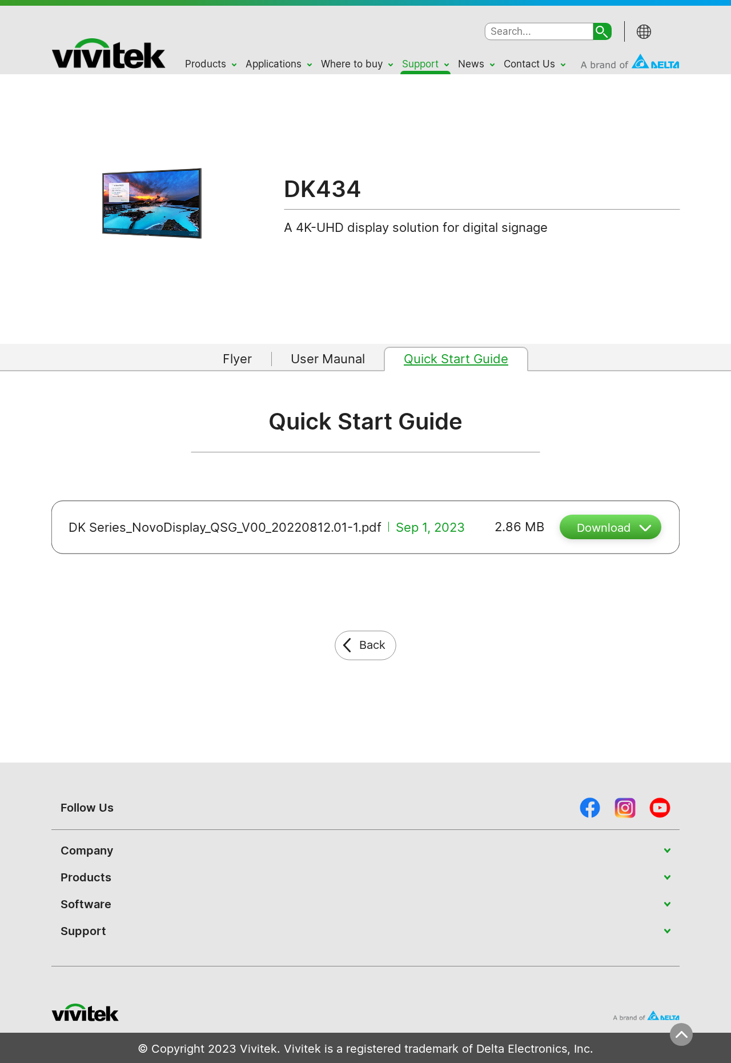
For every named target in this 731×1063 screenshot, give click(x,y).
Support (420, 64)
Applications (274, 64)
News (471, 64)
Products (205, 64)
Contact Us (529, 64)
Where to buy (352, 64)
